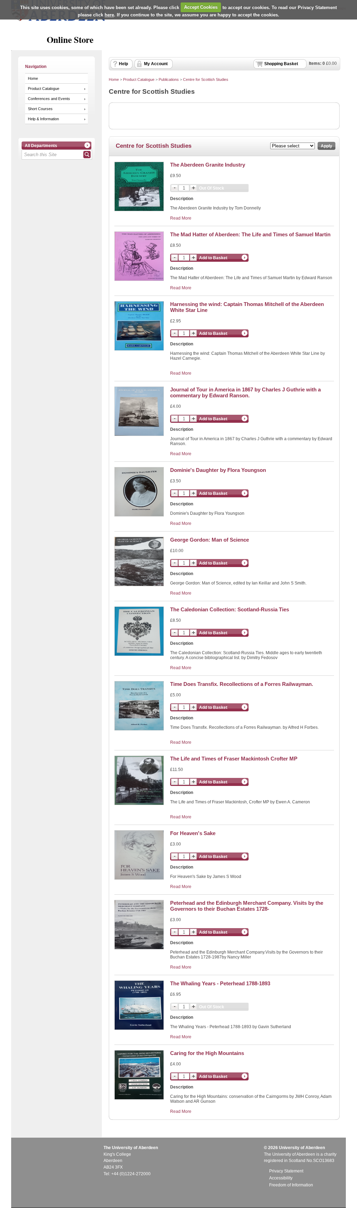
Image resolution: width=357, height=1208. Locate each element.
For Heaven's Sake (192, 833)
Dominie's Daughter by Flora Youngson (218, 470)
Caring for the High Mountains (207, 1053)
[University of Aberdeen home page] (58, 19)
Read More (180, 218)
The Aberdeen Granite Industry (207, 165)
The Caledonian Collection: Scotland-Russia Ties (229, 609)
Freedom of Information (291, 1185)
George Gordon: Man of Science (209, 540)
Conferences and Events (49, 99)
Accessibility (281, 1178)
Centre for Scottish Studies (205, 79)
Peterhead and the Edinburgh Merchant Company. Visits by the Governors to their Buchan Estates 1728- (246, 906)
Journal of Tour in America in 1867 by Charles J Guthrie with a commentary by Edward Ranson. (245, 392)
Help (123, 63)
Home (33, 78)
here (109, 14)
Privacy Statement (286, 1171)
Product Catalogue (43, 88)
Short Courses (40, 109)
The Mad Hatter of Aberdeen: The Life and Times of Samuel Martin (250, 234)
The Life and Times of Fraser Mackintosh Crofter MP (233, 759)
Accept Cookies (201, 7)
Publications (169, 79)
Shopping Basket (281, 63)
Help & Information (43, 119)
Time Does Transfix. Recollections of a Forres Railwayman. (241, 684)
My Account (156, 63)
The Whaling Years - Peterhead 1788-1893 (220, 983)
